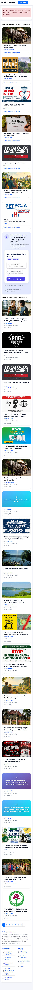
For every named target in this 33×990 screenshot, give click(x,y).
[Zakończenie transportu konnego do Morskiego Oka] (16, 41)
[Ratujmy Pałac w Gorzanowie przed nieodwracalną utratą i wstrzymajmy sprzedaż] (16, 70)
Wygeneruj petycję (17, 279)
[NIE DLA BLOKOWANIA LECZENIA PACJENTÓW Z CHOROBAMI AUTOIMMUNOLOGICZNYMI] (16, 99)
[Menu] (30, 2)
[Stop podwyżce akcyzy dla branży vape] (16, 157)
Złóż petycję (22, 2)
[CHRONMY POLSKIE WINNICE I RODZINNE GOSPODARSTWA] (16, 129)
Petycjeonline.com (8, 2)
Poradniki (6, 949)
